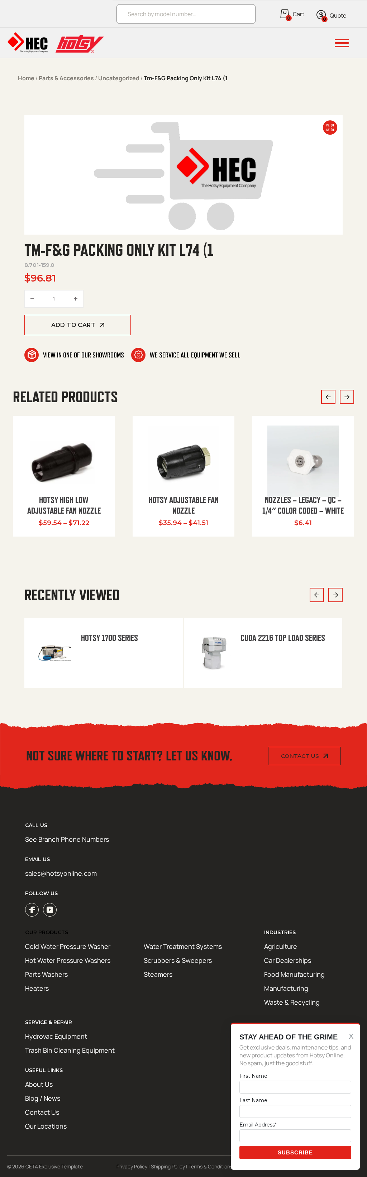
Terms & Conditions (211, 1166)
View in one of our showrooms (83, 355)
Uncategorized (118, 78)
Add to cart (73, 325)
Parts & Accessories (66, 78)
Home (26, 78)
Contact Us (300, 756)
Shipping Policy (168, 1166)
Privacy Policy (131, 1166)
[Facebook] (31, 909)
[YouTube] (49, 909)
